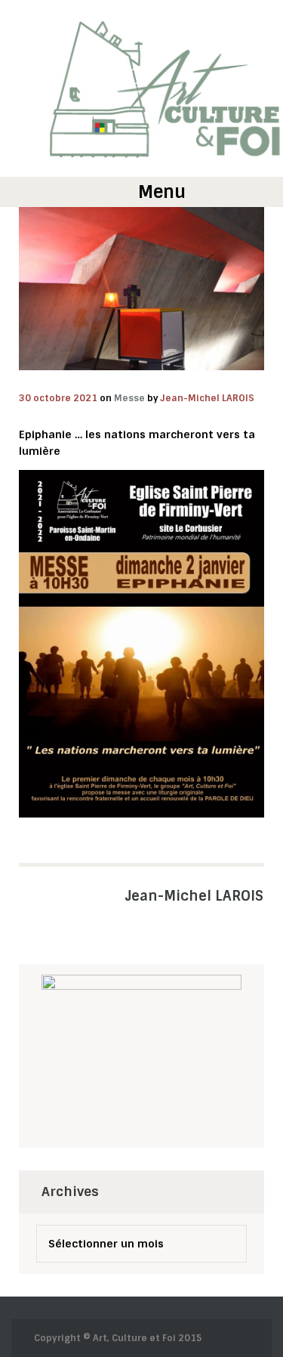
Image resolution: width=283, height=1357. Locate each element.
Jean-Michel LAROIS (207, 398)
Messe (129, 398)
